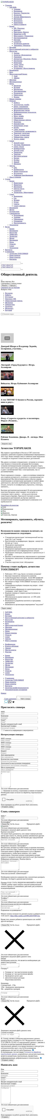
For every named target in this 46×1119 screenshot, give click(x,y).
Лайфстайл (13, 234)
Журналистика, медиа (22, 110)
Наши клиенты (14, 257)
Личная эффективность (22, 17)
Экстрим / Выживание (22, 145)
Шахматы (17, 164)
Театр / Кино (18, 66)
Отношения (18, 221)
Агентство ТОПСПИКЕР (18, 253)
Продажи (17, 40)
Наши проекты (14, 255)
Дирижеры (18, 57)
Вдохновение (19, 215)
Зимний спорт (19, 143)
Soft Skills (12, 7)
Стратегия (17, 42)
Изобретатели (19, 169)
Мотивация (18, 19)
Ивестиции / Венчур (21, 32)
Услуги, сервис (19, 139)
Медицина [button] (9, 303)
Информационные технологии (25, 112)
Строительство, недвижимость (25, 131)
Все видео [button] (9, 293)
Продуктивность (20, 223)
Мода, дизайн (19, 116)
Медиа (11, 210)
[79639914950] (13, 703)
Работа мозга (18, 95)
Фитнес (16, 158)
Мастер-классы (10, 650)
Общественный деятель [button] (13, 301)
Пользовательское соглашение (16, 690)
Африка (16, 78)
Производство (19, 124)
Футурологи (18, 173)
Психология (18, 93)
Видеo (7, 227)
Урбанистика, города (21, 137)
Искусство (13, 51)
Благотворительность (21, 108)
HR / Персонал (19, 28)
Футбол (16, 160)
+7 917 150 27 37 (7, 265)
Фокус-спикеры (15, 177)
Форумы (8, 652)
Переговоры (18, 22)
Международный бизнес (18, 74)
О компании (9, 252)
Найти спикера (25, 699)
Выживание (18, 196)
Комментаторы (19, 148)
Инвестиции (18, 183)
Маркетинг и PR (20, 34)
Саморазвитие (14, 213)
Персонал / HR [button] (10, 299)
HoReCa (17, 103)
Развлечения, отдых (21, 126)
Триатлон (17, 154)
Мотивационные (15, 82)
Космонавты (14, 70)
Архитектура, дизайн (21, 105)
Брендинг (17, 30)
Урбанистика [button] (10, 304)
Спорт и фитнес (19, 206)
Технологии (13, 225)
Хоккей (16, 162)
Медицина (17, 114)
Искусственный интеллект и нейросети (23, 49)
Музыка (16, 200)
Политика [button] (8, 306)
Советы (16, 204)
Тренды (12, 166)
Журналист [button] (9, 308)
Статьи (7, 179)
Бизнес (11, 26)
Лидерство (18, 15)
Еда (15, 198)
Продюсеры (18, 61)
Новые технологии (21, 171)
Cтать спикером (10, 699)
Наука (11, 84)
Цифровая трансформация (23, 175)
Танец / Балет (19, 64)
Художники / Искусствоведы (24, 68)
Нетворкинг (18, 21)
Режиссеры (18, 63)
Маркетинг (18, 185)
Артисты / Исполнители (22, 55)
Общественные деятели (22, 120)
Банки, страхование (21, 106)
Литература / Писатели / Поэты (25, 59)
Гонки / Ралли (19, 147)
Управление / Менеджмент (23, 192)
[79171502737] (10, 703)
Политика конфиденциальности (17, 688)
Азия (15, 76)
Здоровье (17, 9)
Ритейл (16, 127)
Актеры (16, 53)
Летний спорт (19, 150)
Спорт (11, 141)
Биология (17, 85)
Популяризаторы (20, 91)
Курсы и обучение (11, 646)
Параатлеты (18, 152)
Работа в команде (20, 24)
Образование (18, 118)
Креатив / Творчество (21, 13)
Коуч (11, 72)
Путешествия (14, 211)
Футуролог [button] (9, 297)
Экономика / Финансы (22, 45)
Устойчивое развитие (21, 43)
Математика (18, 89)
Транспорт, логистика (22, 133)
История (17, 87)
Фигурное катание (20, 156)
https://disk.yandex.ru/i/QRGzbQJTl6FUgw (25, 916)
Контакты (8, 250)
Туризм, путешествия (21, 135)
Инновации (18, 11)
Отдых (16, 202)
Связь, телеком (19, 129)
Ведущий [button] (8, 310)
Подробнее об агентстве (10, 505)
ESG (15, 168)
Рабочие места (19, 189)
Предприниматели (20, 38)
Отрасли (12, 101)
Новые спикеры (15, 99)
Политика (17, 122)
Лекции (8, 648)
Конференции (10, 644)
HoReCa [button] (8, 295)
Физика (16, 97)
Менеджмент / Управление (23, 36)
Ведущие (12, 47)
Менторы (12, 80)
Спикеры (8, 5)
